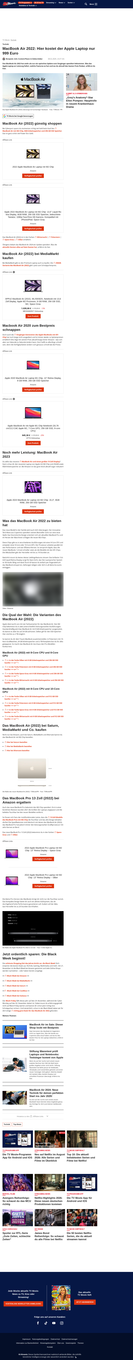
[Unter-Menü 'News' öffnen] (64, 2)
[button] (33, 1116)
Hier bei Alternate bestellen (18, 750)
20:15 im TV (39, 3)
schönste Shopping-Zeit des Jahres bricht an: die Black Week (30, 963)
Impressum (26, 1339)
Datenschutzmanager (69, 1339)
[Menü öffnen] (96, 4)
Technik (13, 40)
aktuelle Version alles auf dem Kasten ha (19, 247)
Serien (70, 3)
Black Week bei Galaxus (17, 996)
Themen (81, 1343)
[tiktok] (46, 1323)
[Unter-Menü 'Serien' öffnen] (74, 2)
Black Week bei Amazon (17, 976)
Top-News (17, 1124)
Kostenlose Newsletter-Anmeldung (23, 1304)
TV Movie (6, 40)
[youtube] (54, 1323)
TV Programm (24, 3)
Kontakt (50, 1347)
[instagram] (62, 1323)
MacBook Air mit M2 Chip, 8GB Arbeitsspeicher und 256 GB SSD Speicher (32, 131)
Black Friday (11, 1001)
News (61, 3)
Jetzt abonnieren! (85, 1302)
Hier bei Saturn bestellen (17, 742)
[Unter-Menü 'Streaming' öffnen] (55, 2)
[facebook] (38, 1323)
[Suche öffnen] (86, 4)
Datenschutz (55, 1339)
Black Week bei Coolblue (17, 991)
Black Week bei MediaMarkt (18, 981)
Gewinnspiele (71, 1343)
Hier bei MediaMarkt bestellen (19, 746)
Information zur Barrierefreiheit (27, 1343)
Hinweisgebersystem (48, 1343)
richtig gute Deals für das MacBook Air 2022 (31, 1011)
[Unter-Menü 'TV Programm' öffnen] (31, 2)
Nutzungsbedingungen (40, 1339)
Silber (20, 239)
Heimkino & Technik (27, 5)
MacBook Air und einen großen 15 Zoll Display (41, 461)
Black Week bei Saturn (16, 986)
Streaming (50, 3)
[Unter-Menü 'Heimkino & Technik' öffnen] (36, 5)
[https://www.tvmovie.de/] (9, 4)
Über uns (60, 1343)
